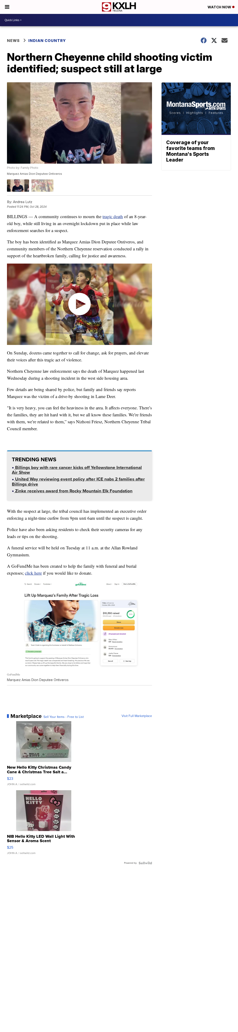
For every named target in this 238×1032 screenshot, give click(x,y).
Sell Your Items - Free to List (63, 717)
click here (33, 573)
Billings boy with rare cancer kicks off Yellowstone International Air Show (77, 470)
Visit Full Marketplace (137, 716)
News (13, 40)
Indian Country (47, 40)
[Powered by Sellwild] (145, 863)
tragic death (112, 216)
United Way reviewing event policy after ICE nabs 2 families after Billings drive (78, 482)
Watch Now (220, 7)
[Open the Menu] (7, 7)
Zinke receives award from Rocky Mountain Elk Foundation (73, 491)
